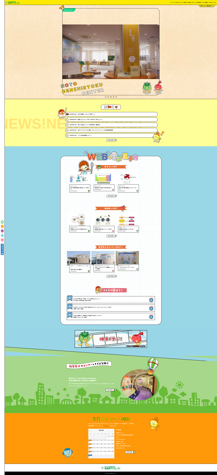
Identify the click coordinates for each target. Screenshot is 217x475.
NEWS (71, 265)
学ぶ (193, 2)
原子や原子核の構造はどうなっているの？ (127, 188)
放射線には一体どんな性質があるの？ (79, 229)
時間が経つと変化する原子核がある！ (103, 187)
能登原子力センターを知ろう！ (104, 265)
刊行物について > (69, 10)
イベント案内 (183, 2)
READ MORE (111, 140)
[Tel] (2, 235)
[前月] (90, 430)
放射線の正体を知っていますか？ (126, 229)
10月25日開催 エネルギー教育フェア (86, 114)
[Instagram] (2, 226)
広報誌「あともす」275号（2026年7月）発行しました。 (90, 119)
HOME (172, 2)
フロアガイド (177, 2)
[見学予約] (2, 249)
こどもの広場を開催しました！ (84, 135)
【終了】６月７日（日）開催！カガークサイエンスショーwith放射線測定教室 (95, 130)
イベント (75, 265)
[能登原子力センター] (12, 2)
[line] (2, 222)
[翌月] (112, 430)
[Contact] (2, 240)
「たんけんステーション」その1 (126, 267)
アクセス (210, 2)
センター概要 (204, 2)
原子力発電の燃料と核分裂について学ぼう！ (79, 188)
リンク (214, 2)
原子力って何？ (73, 186)
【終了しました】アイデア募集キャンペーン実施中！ (104, 268)
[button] (105, 97)
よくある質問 (198, 2)
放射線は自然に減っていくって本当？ (103, 229)
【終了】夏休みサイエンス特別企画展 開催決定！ (89, 124)
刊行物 (189, 2)
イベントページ (106, 425)
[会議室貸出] (2, 231)
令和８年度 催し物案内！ (76, 269)
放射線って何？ (73, 227)
